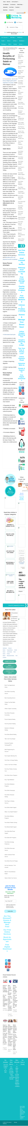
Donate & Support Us (21, 370)
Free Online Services (11, 1068)
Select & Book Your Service (11, 878)
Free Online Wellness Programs (20, 183)
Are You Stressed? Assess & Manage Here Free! (7, 921)
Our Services (12, 4)
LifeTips (15, 40)
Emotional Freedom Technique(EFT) (21, 112)
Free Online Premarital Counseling (20, 82)
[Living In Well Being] (14, 17)
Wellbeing (19, 37)
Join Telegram (19, 22)
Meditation (21, 40)
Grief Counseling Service (21, 261)
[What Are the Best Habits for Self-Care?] (15, 982)
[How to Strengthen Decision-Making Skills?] (5, 1022)
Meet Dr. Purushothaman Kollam (21, 235)
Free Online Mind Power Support (20, 197)
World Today (19, 4)
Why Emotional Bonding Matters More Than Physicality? (11, 1029)
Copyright (11, 1078)
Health (2, 40)
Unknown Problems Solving (21, 308)
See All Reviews (22, 493)
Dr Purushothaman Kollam (21, 562)
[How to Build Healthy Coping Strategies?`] (5, 982)
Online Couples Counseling (10, 708)
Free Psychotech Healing (10, 723)
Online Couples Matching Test (21, 334)
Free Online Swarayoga (10, 790)
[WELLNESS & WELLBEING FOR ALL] (10, 601)
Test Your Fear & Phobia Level (21, 350)
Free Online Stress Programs (11, 775)
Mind (9, 44)
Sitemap (15, 1122)
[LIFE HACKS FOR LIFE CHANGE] (10, 558)
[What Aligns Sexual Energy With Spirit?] (15, 1022)
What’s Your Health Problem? (11, 811)
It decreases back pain (9, 334)
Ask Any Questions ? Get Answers (21, 229)
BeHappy (3, 44)
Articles (20, 44)
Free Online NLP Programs (10, 837)
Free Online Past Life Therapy (11, 861)
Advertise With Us (21, 364)
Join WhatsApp (10, 22)
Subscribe (10, 911)
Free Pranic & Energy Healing (11, 760)
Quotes (15, 44)
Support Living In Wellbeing (17, 1082)
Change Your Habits (10, 672)
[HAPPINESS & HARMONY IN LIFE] (10, 530)
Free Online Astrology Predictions (20, 207)
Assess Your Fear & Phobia (11, 764)
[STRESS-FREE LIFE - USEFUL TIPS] (10, 587)
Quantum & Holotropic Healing (20, 98)
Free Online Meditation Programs (20, 153)
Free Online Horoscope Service (20, 213)
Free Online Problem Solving (11, 822)
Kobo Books (9, 651)
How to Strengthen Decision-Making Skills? (6, 1028)
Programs (6, 1066)
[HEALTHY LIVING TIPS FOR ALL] (10, 544)
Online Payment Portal (22, 358)
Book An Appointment (7, 939)
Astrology (11, 1071)
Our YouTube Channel (17, 1074)
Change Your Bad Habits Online (21, 72)
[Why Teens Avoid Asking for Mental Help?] (10, 982)
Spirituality (5, 7)
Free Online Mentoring (21, 298)
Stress (8, 40)
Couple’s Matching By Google (21, 342)
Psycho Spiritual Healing (10, 719)
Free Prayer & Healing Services (21, 169)
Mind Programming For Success (21, 118)
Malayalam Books (10, 655)
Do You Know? (15, 1)
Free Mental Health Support (11, 827)
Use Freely (11, 7)
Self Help (12, 37)
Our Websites (6, 4)
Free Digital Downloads (7, 948)
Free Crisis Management (22, 280)
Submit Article (9, 661)
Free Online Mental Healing (10, 734)
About (5, 1070)
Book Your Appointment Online (21, 56)
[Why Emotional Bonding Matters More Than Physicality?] (10, 1022)
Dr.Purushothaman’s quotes (21, 553)
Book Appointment (10, 666)
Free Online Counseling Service (20, 62)
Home (4, 1)
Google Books (10, 650)
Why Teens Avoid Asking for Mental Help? (9, 990)
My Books (5, 648)
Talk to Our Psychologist (10, 738)
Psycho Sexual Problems (21, 289)
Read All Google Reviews (21, 498)
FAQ (5, 1072)
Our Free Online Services (7, 932)
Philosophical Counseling (21, 271)
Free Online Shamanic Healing (20, 163)
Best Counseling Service (10, 698)
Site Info (8, 1)
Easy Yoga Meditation (9, 779)
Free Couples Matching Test (11, 755)
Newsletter (6, 1064)
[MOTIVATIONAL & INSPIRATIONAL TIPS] (10, 573)
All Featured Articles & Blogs (11, 48)
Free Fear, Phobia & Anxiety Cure (21, 137)
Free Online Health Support (10, 807)
